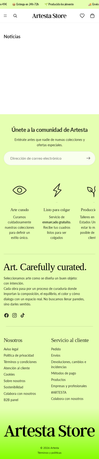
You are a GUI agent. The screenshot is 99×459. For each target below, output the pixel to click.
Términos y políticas (49, 452)
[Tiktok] (22, 315)
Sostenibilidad (13, 387)
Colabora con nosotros (20, 393)
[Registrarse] (88, 158)
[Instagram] (14, 315)
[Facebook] (6, 315)
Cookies (9, 374)
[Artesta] (49, 16)
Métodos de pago (63, 373)
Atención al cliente (17, 368)
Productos (58, 379)
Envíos (55, 355)
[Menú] (5, 16)
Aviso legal (11, 349)
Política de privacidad (19, 355)
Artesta (54, 448)
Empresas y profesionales (69, 386)
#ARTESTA (58, 392)
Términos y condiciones (20, 362)
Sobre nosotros (14, 381)
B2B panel (11, 400)
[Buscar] (15, 16)
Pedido (56, 349)
